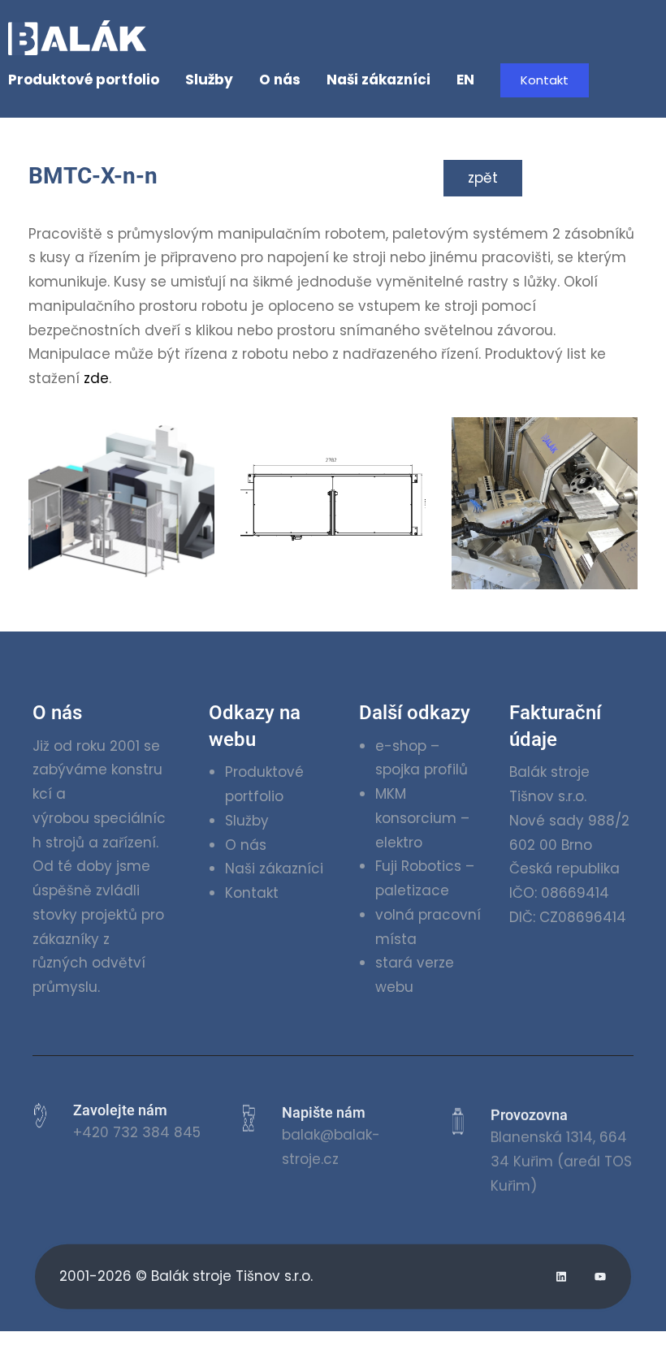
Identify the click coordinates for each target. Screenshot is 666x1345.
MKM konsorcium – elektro (422, 818)
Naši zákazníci (274, 868)
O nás (245, 845)
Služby (247, 820)
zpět (483, 178)
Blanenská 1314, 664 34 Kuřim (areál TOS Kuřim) (561, 1153)
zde (96, 378)
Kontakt (545, 79)
